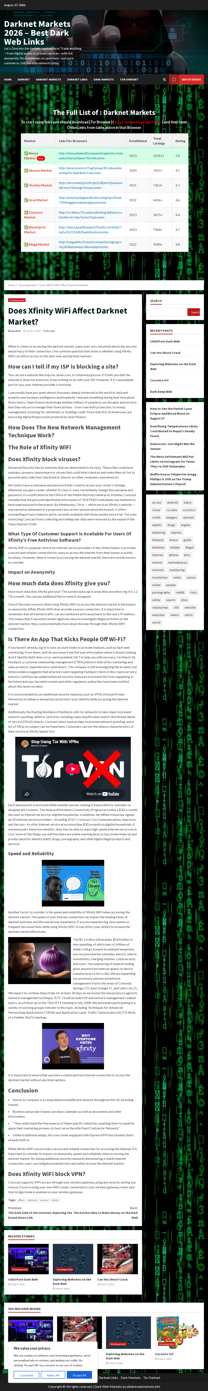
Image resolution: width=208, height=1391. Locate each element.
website (190, 607)
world (156, 622)
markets (158, 570)
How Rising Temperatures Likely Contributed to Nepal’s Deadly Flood (174, 431)
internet (157, 555)
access (156, 502)
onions (191, 577)
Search (156, 301)
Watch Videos (191, 79)
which (189, 615)
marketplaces (177, 562)
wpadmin (16, 330)
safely (156, 600)
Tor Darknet (129, 79)
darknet (32, 1200)
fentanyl (158, 540)
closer (156, 510)
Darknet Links (77, 79)
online (156, 585)
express (176, 532)
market (44, 1200)
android (172, 502)
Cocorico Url (159, 380)
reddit (180, 592)
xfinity (55, 1200)
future (173, 540)
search (170, 600)
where (174, 615)
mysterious (160, 577)
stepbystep (160, 607)
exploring (158, 532)
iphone (173, 555)
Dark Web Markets (108, 1386)
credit (156, 517)
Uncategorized (16, 300)
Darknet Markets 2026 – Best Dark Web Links (37, 32)
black (188, 502)
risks (193, 592)
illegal (189, 547)
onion (177, 577)
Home (8, 79)
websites (158, 615)
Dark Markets (104, 79)
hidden (175, 547)
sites (184, 600)
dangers (171, 517)
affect (21, 1200)
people (171, 585)
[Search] (164, 79)
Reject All (53, 1375)
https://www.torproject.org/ (138, 122)
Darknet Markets (48, 79)
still (176, 607)
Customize (26, 1375)
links (187, 555)
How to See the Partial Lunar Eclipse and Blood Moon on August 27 (171, 413)
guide (187, 540)
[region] (53, 1362)
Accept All (79, 1375)
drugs (171, 525)
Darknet (24, 79)
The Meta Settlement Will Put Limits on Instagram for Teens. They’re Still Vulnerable (173, 461)
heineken (158, 547)
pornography (161, 592)
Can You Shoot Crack (117, 1259)
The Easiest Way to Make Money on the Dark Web (105, 1213)
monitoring (177, 570)
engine (185, 525)
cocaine (171, 510)
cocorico (189, 510)
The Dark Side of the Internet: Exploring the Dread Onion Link (40, 1213)
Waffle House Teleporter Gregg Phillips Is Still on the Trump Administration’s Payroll (173, 479)
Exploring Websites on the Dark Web (73, 1259)
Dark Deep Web (161, 391)
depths (157, 525)
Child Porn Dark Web (28, 1259)
